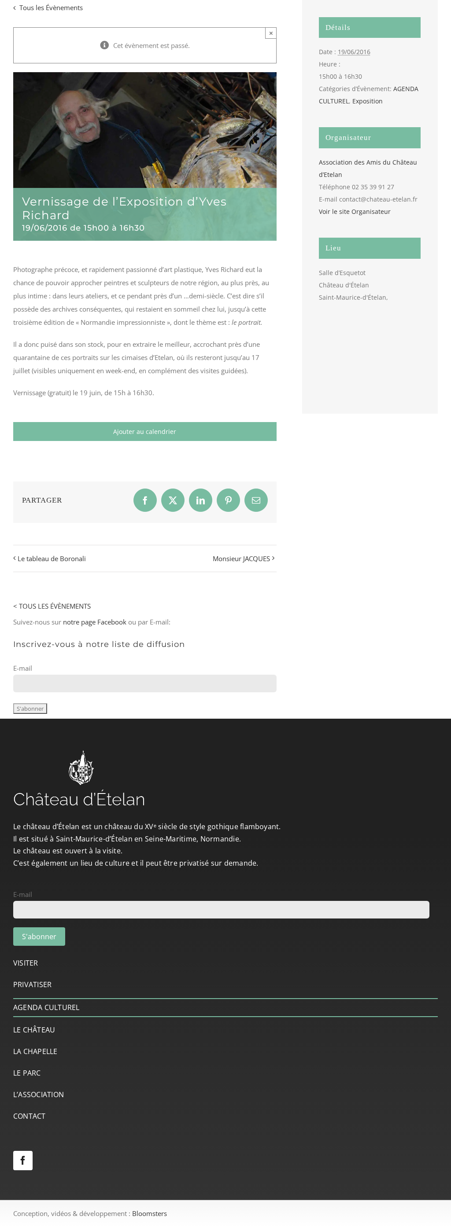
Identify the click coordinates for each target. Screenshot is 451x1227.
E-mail (22, 668)
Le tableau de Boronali (52, 558)
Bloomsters (149, 1213)
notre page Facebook (94, 621)
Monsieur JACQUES (241, 558)
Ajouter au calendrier (144, 431)
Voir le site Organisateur (355, 211)
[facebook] (23, 1160)
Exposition (367, 101)
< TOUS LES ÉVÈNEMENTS (52, 606)
